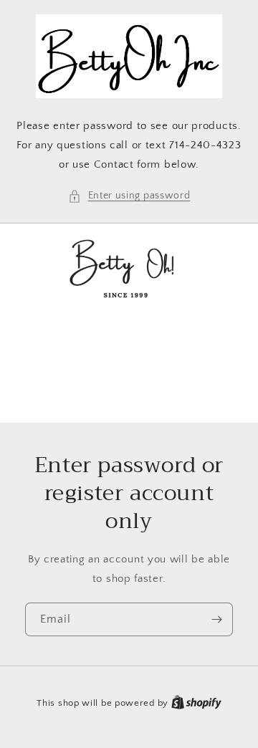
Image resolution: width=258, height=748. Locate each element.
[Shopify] (196, 703)
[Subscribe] (216, 619)
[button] (129, 196)
